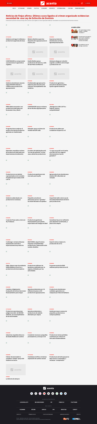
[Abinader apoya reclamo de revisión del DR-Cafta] (38, 124)
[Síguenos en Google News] (65, 393)
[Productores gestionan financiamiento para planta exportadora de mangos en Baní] (38, 215)
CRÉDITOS (78, 414)
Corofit (75, 409)
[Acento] (48, 388)
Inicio (14, 8)
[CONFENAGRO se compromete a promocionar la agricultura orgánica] (16, 56)
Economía (44, 8)
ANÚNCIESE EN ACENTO (64, 414)
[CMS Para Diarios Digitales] (76, 419)
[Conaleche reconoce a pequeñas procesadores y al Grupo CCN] (38, 330)
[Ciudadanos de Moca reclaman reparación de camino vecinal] (38, 352)
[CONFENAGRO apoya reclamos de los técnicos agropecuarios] (38, 102)
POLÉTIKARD (74, 402)
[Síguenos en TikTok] (52, 393)
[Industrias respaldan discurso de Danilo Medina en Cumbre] (16, 330)
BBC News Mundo (39, 402)
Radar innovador (79, 8)
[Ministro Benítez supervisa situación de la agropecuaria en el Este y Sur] (38, 34)
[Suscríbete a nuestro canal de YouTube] (79, 3)
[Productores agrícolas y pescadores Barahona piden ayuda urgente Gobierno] (59, 79)
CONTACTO (18, 414)
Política (36, 8)
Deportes (52, 8)
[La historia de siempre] (16, 372)
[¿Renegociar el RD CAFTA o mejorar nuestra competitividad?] (59, 102)
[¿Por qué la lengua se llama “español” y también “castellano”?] (81, 31)
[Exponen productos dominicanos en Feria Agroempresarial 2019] (59, 34)
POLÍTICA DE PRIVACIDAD (48, 414)
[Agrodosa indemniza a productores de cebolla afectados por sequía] (38, 307)
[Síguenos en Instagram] (75, 3)
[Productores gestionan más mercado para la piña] (38, 170)
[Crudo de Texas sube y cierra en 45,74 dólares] (16, 215)
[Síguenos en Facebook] (69, 3)
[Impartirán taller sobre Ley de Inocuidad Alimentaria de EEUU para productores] (59, 193)
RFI (51, 402)
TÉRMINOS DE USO (32, 414)
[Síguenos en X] (72, 3)
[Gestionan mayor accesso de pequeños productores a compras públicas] (59, 307)
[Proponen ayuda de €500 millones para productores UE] (59, 261)
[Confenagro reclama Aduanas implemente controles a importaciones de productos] (16, 238)
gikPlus (44, 409)
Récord (33, 409)
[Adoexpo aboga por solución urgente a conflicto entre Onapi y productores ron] (59, 56)
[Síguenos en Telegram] (61, 393)
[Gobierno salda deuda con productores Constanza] (16, 193)
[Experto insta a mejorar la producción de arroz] (59, 238)
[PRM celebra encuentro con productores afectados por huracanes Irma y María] (16, 102)
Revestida (63, 409)
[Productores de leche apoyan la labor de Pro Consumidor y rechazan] (59, 352)
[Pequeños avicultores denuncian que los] (38, 193)
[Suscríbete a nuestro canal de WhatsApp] (57, 393)
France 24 (61, 402)
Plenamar (22, 409)
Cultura (70, 8)
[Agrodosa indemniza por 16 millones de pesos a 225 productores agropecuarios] (38, 284)
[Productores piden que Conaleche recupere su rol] (59, 124)
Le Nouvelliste (24, 402)
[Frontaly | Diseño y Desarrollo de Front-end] (66, 419)
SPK (54, 409)
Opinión (29, 8)
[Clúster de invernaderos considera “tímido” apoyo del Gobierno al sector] (16, 352)
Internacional (61, 8)
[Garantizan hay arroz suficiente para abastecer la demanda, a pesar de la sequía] (59, 215)
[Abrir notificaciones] (82, 3)
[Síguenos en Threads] (48, 393)
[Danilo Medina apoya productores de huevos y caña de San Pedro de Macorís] (38, 56)
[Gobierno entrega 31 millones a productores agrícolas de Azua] (16, 34)
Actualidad (21, 8)
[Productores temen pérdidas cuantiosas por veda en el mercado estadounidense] (59, 330)
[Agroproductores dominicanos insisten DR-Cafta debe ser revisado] (59, 170)
